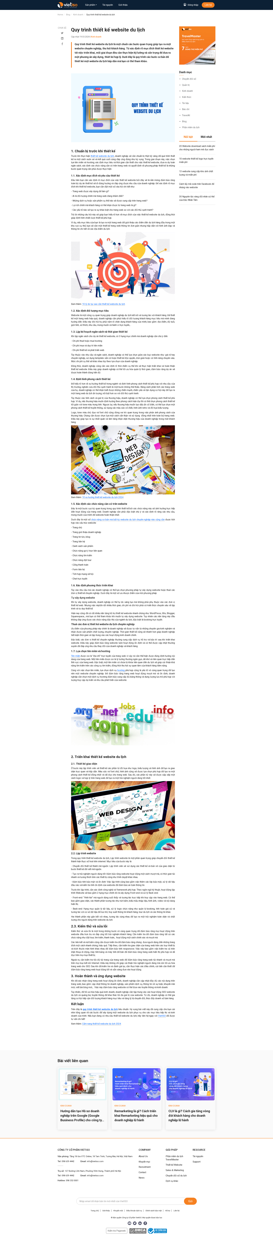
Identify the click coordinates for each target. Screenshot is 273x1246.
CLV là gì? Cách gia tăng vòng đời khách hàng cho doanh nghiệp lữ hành (189, 1115)
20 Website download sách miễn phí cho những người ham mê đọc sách (197, 148)
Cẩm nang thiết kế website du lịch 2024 (101, 1023)
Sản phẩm (90, 5)
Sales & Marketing (175, 1170)
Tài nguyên (107, 5)
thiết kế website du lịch (102, 156)
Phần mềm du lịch (190, 127)
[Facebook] (62, 44)
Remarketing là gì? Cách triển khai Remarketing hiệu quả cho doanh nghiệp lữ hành (136, 1115)
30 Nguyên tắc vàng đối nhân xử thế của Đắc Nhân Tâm (196, 198)
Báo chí (185, 109)
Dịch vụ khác (172, 1181)
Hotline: (68, 1180)
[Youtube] (129, 1223)
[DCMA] (137, 1230)
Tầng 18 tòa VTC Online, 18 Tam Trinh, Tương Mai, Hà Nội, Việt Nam (101, 1156)
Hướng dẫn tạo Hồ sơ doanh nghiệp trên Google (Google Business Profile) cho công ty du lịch (81, 1116)
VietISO (162, 1015)
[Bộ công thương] (157, 1230)
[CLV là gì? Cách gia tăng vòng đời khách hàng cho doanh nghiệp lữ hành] (190, 1084)
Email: (92, 1161)
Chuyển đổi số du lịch (176, 1175)
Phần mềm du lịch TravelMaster (174, 1158)
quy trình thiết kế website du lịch (100, 1009)
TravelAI (186, 115)
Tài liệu (185, 103)
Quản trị (186, 85)
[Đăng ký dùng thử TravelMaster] (197, 45)
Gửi (190, 1201)
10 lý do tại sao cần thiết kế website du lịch (103, 304)
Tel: (66, 1161)
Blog (184, 121)
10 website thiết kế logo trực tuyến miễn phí (196, 160)
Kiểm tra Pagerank (117, 1230)
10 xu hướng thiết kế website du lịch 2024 (102, 497)
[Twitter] (62, 33)
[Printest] (62, 38)
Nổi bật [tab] (188, 137)
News (141, 1177)
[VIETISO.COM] (67, 5)
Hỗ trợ (167, 1211)
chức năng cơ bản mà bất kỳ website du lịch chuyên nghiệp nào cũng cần (128, 519)
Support (196, 1161)
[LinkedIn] (140, 1223)
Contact (142, 1172)
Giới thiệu (123, 5)
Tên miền (75, 656)
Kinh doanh (187, 91)
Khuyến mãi (118, 1211)
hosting (121, 670)
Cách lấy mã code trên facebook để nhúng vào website (196, 186)
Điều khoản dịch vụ (134, 1211)
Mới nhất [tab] (206, 137)
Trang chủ (95, 1211)
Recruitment (145, 1167)
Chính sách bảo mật (153, 1211)
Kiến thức (186, 97)
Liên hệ (208, 5)
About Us (143, 1156)
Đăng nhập (193, 5)
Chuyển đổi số (189, 79)
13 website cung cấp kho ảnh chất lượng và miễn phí (196, 173)
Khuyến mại (144, 1161)
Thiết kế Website (174, 1164)
